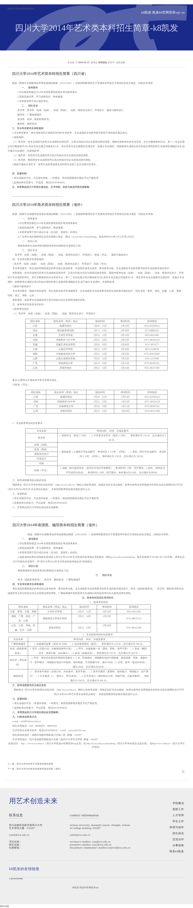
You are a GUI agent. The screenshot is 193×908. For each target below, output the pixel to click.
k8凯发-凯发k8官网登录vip (21, 8)
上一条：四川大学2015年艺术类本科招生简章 (30, 764)
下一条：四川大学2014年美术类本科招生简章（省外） (35, 768)
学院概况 (178, 803)
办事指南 (178, 845)
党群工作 (178, 809)
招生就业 (178, 833)
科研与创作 (177, 827)
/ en (182, 12)
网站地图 (4, 906)
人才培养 (178, 815)
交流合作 (178, 839)
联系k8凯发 (176, 851)
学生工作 (178, 821)
